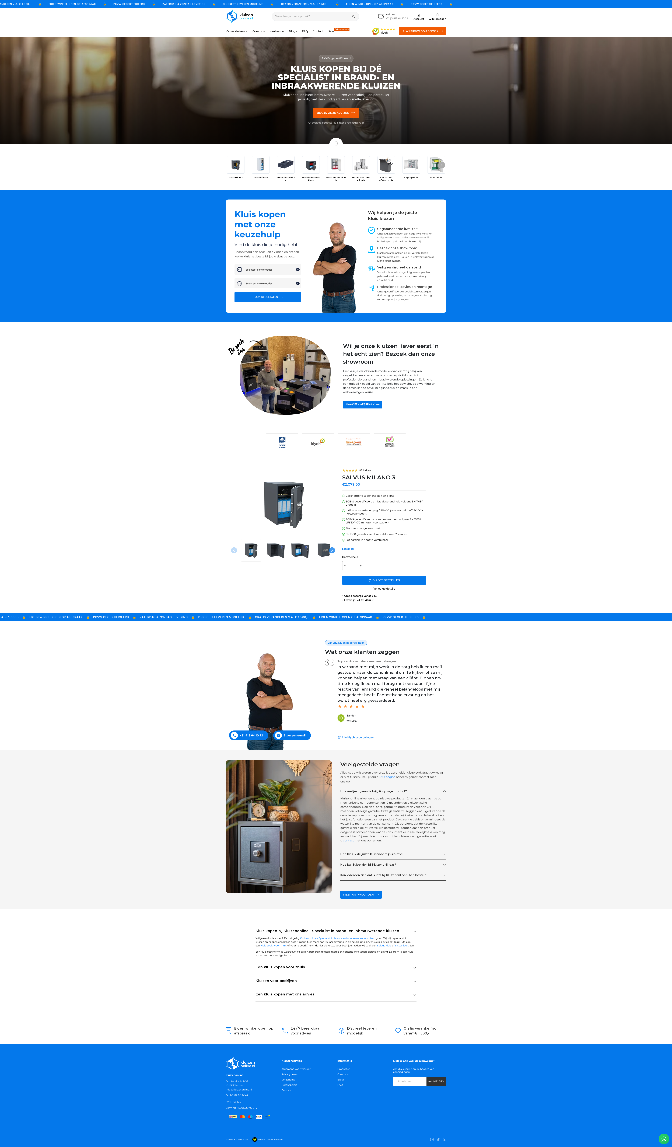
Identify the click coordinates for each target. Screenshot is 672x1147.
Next (332, 550)
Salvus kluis (384, 945)
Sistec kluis (402, 945)
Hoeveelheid (350, 557)
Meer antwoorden (358, 894)
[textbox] (270, 269)
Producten (343, 1069)
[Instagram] (432, 1139)
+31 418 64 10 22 (251, 735)
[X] (444, 1139)
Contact (286, 1090)
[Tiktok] (438, 1139)
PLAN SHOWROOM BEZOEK (420, 31)
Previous (234, 550)
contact (348, 840)
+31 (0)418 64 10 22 (237, 1094)
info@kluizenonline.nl (239, 1089)
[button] (442, 165)
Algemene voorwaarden (296, 1069)
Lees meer (348, 548)
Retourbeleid (289, 1084)
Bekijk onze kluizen (333, 112)
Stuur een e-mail (295, 735)
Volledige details (384, 588)
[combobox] (267, 269)
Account (419, 18)
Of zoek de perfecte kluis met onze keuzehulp (336, 122)
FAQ (340, 1084)
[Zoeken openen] (315, 16)
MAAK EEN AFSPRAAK (360, 404)
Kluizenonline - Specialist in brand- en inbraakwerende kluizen (337, 938)
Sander (351, 715)
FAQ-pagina (387, 777)
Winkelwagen (437, 16)
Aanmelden (436, 1081)
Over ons (342, 1074)
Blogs (341, 1079)
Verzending (288, 1079)
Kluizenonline (241, 1139)
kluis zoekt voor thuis (274, 945)
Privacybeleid (290, 1074)
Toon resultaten (266, 297)
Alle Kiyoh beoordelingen (358, 737)
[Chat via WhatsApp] (664, 1139)
